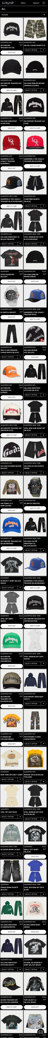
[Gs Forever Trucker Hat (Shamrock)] (11, 640)
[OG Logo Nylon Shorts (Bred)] (35, 449)
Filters (5, 15)
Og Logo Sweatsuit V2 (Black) (9, 122)
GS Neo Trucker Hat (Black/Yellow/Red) (9, 1001)
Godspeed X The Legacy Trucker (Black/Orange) (12, 200)
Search (36, 3)
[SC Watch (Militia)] (35, 487)
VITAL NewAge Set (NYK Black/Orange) (33, 238)
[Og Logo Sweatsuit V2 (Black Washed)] (11, 220)
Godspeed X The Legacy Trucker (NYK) (34, 313)
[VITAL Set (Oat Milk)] (11, 795)
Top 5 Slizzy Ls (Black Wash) (30, 1001)
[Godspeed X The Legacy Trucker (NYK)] (35, 296)
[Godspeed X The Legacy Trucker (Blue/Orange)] (35, 564)
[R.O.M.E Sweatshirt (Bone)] (35, 908)
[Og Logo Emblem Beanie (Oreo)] (35, 258)
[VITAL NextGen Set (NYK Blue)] (35, 871)
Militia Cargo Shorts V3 (34, 45)
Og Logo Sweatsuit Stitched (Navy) (9, 964)
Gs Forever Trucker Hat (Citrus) (6, 390)
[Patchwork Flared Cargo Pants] (35, 720)
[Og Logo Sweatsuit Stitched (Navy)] (11, 946)
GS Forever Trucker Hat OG (7, 46)
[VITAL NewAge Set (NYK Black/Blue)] (35, 795)
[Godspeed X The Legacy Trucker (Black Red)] (35, 142)
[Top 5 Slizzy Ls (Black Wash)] (35, 983)
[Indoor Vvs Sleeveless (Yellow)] (35, 758)
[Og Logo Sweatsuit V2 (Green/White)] (11, 908)
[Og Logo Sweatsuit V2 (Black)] (11, 105)
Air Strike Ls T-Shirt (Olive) (7, 504)
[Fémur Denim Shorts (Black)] (11, 871)
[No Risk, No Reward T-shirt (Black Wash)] (35, 946)
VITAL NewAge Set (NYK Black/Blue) (33, 813)
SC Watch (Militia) (32, 503)
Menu (23, 3)
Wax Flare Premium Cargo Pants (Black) (10, 351)
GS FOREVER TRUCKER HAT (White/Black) (11, 429)
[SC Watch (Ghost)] (11, 296)
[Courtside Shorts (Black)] (35, 183)
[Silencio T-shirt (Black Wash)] (11, 564)
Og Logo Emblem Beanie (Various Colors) (34, 84)
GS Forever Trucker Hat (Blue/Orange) (11, 542)
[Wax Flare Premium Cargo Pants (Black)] (11, 333)
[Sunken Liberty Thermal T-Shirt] (11, 1021)
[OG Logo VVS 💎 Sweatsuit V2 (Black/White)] (35, 525)
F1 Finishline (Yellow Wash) (7, 738)
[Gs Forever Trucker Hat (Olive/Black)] (11, 680)
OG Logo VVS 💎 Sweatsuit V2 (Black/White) (30, 543)
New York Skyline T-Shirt (12, 775)
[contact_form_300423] (40, 1032)
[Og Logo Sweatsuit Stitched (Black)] (35, 371)
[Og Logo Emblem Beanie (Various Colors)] (35, 67)
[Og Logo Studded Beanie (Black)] (11, 449)
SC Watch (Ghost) (8, 312)
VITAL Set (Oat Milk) (9, 812)
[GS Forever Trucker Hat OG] (11, 29)
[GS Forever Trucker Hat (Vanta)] (11, 67)
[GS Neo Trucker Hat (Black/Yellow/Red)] (11, 983)
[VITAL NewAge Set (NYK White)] (35, 640)
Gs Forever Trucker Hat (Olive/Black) (7, 699)
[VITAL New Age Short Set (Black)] (35, 411)
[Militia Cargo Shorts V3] (35, 29)
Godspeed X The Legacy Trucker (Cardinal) (8, 161)
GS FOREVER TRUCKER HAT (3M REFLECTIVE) (34, 620)
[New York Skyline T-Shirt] (11, 758)
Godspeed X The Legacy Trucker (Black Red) (34, 160)
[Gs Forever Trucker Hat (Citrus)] (11, 371)
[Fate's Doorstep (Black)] (11, 258)
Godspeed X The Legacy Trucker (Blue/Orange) (34, 582)
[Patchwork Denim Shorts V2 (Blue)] (35, 1021)
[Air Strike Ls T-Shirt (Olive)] (11, 487)
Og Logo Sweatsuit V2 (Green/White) (9, 926)
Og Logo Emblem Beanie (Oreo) (31, 275)
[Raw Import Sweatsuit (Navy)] (35, 680)
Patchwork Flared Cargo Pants (32, 738)
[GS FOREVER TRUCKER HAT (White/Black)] (11, 411)
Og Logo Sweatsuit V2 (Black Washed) (10, 238)
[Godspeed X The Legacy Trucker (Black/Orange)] (11, 183)
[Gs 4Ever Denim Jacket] (11, 833)
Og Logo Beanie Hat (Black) (30, 351)
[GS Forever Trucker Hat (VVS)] (35, 105)
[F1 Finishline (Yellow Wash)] (11, 720)
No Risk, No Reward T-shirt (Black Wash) (33, 964)
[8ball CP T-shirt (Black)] (35, 833)
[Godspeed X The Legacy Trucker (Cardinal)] (11, 142)
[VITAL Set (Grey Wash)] (11, 602)
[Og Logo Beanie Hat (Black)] (35, 333)
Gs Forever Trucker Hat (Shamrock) (6, 659)
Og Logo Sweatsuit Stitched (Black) (32, 389)
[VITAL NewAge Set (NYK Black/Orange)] (35, 220)
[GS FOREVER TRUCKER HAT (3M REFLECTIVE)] (35, 602)
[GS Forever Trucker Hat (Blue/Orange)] (11, 525)
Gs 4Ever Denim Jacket (10, 850)
